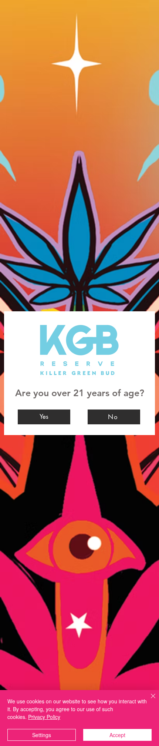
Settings (41, 735)
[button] (44, 417)
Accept (117, 735)
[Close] (149, 700)
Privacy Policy (44, 716)
